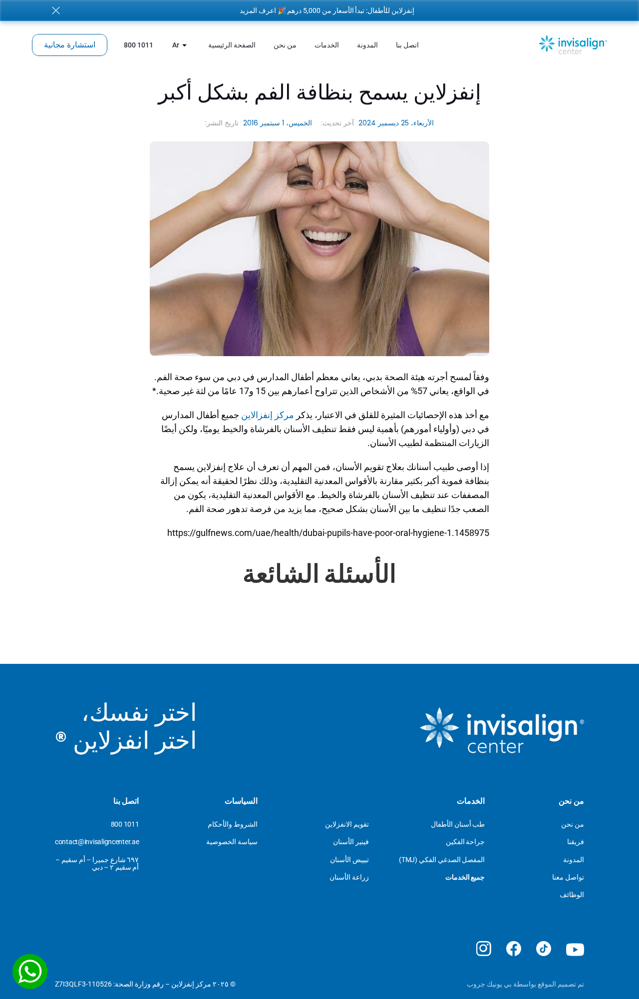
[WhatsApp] (29, 971)
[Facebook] (513, 948)
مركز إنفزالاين (267, 415)
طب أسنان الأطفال (458, 824)
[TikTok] (543, 948)
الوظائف (572, 895)
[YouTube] (575, 950)
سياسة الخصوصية (232, 842)
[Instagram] (483, 948)
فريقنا (575, 842)
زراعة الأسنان (349, 877)
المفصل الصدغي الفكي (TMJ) (442, 860)
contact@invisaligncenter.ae (97, 842)
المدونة (573, 860)
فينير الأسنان (351, 842)
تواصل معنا (568, 877)
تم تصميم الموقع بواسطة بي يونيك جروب (525, 984)
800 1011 (125, 824)
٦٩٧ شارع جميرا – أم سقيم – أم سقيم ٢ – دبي (96, 863)
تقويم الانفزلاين (347, 824)
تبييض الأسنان (349, 860)
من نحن (572, 824)
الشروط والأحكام (233, 824)
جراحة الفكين (465, 842)
